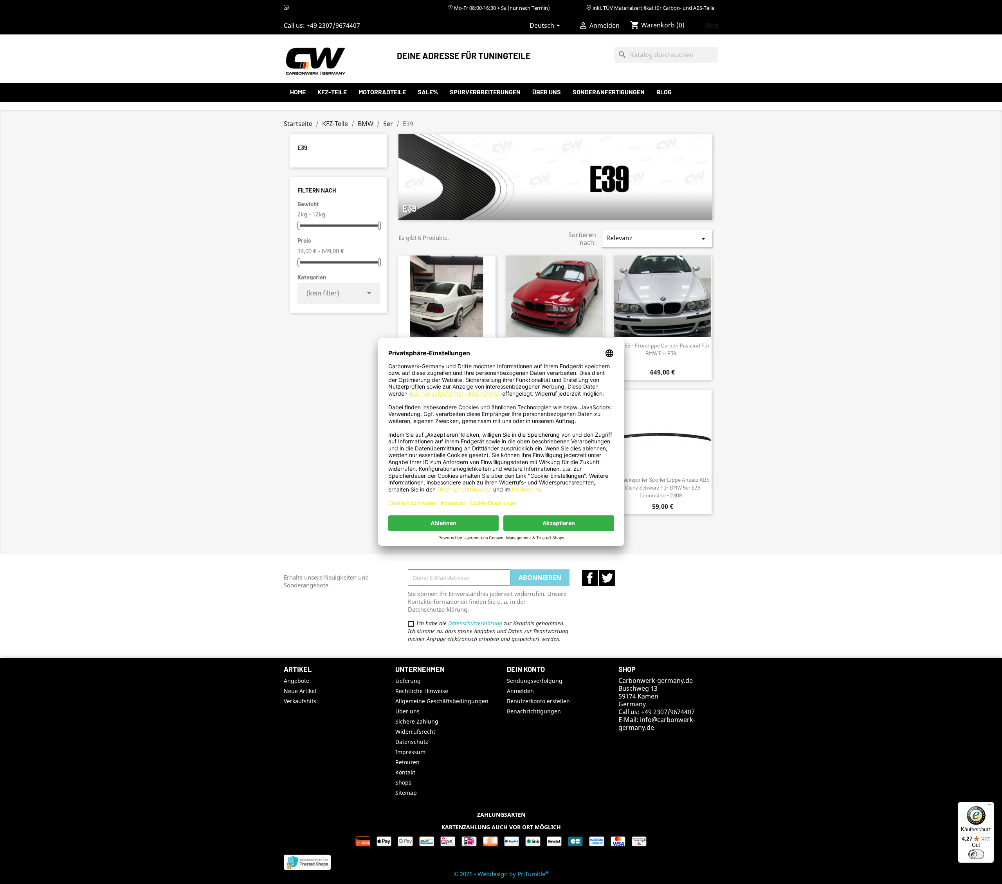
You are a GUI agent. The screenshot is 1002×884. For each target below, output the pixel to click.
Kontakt (405, 772)
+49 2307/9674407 (333, 25)
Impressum (410, 752)
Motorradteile (382, 91)
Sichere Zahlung (416, 721)
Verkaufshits (300, 701)
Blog (711, 25)
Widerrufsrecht (415, 731)
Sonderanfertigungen (609, 91)
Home (298, 91)
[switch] (976, 854)
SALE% (428, 91)
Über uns (546, 91)
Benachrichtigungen (534, 711)
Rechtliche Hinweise (421, 691)
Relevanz (657, 238)
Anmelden (520, 691)
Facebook (590, 578)
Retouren (407, 762)
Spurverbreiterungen (485, 91)
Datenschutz (411, 741)
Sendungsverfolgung (534, 680)
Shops (403, 782)
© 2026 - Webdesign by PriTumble (501, 874)
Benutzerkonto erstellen (538, 701)
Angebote (296, 680)
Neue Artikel (300, 691)
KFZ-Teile (332, 91)
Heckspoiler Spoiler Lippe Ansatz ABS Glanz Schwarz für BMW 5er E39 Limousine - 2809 (665, 487)
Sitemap (406, 792)
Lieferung (408, 680)
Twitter (607, 578)
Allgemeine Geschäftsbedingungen (441, 701)
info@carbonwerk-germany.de (656, 723)
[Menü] (989, 806)
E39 (302, 147)
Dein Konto (526, 669)
